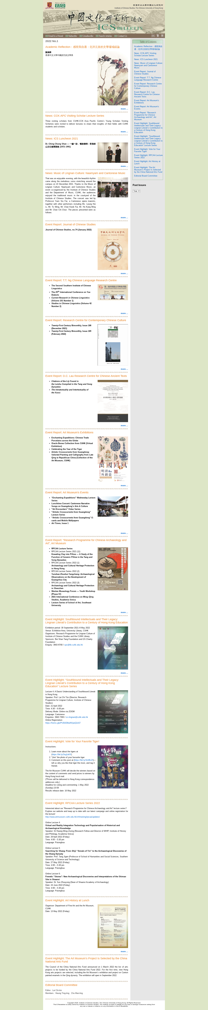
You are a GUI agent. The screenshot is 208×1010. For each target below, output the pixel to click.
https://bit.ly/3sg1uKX (61, 754)
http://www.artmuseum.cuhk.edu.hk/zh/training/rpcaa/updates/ (72, 817)
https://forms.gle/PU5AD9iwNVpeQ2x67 (63, 723)
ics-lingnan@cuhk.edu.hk (77, 717)
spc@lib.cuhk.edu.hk (73, 645)
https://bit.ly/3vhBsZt (83, 760)
